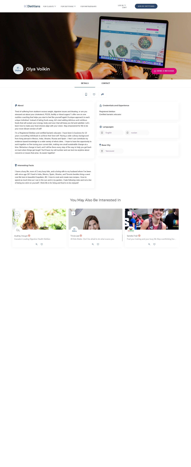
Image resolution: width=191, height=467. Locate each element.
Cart (124, 7)
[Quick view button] (37, 244)
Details (85, 83)
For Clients (48, 6)
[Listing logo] (18, 69)
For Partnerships (88, 6)
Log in (121, 5)
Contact (106, 83)
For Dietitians (67, 6)
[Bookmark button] (42, 244)
